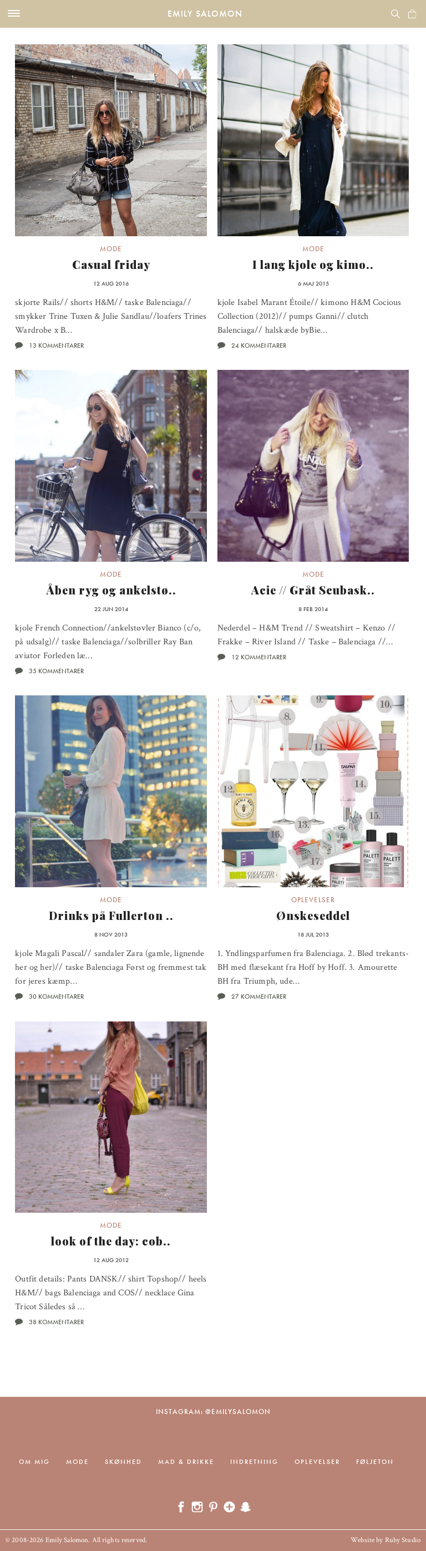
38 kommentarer (56, 1322)
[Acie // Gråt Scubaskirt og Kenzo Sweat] (313, 466)
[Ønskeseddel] (313, 791)
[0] (412, 14)
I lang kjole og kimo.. (313, 264)
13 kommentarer (56, 345)
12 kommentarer (258, 657)
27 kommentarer (258, 996)
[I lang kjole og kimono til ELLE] (313, 140)
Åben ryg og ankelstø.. (111, 589)
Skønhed (123, 1461)
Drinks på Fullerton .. (111, 915)
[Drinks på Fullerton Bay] (111, 791)
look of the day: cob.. (111, 1240)
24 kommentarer (258, 345)
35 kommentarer (56, 671)
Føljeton (375, 1461)
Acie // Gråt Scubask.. (313, 589)
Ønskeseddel (313, 915)
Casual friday (111, 264)
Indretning (254, 1461)
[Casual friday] (111, 140)
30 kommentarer (56, 996)
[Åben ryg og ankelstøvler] (111, 466)
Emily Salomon (205, 13)
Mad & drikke (186, 1461)
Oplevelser (313, 899)
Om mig (34, 1461)
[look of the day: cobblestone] (111, 1117)
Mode (111, 248)
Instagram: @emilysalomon (213, 1411)
